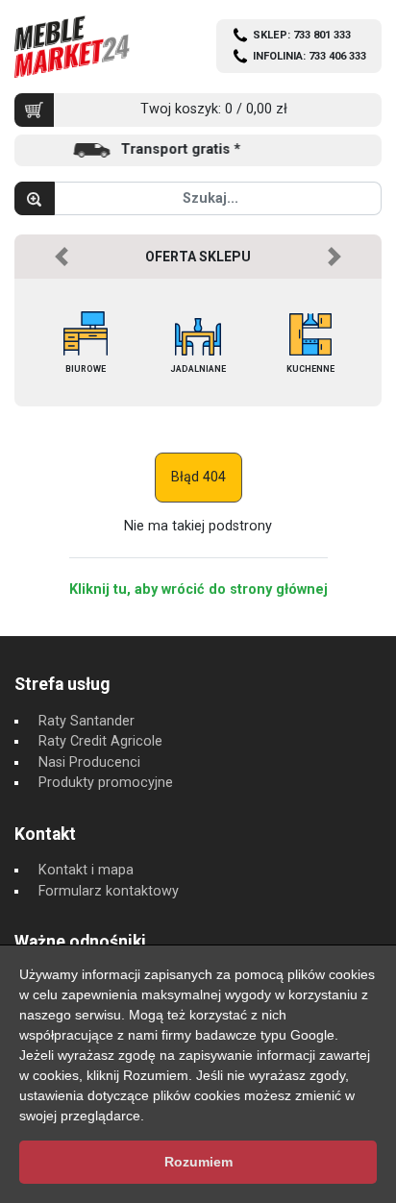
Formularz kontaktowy (108, 891)
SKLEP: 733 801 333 (302, 35)
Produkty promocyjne (105, 782)
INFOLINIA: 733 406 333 (309, 56)
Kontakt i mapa (86, 870)
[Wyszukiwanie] (34, 198)
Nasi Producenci (89, 762)
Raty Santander (86, 721)
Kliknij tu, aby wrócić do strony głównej (198, 589)
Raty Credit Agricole (100, 741)
